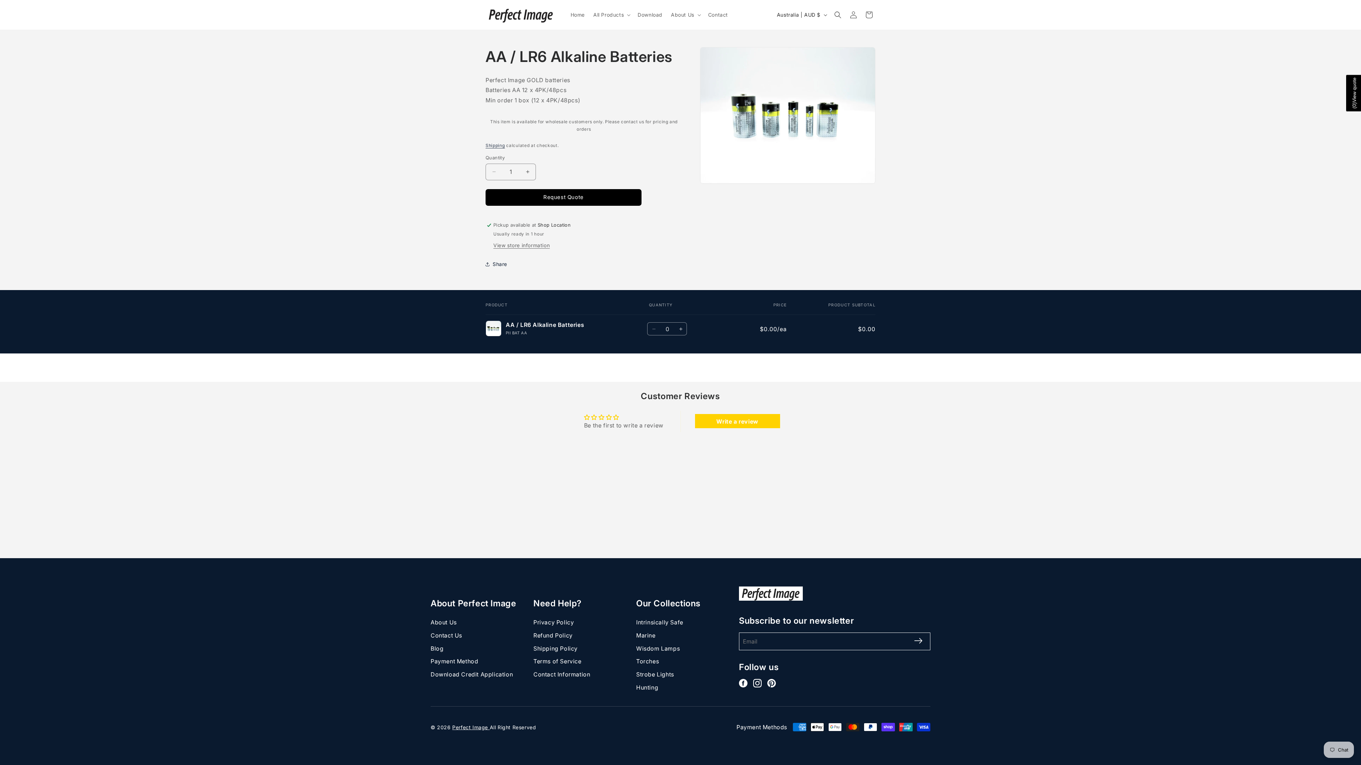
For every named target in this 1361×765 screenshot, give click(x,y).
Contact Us (446, 635)
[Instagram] (757, 683)
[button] (611, 14)
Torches (647, 661)
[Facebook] (743, 683)
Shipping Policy (555, 648)
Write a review (737, 421)
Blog (437, 648)
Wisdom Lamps (658, 648)
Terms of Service (557, 661)
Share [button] (500, 264)
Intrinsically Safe (659, 622)
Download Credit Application (472, 674)
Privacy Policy (553, 622)
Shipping (495, 145)
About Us (444, 622)
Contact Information (561, 674)
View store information (521, 245)
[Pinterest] (771, 683)
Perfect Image (470, 727)
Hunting (647, 687)
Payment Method (454, 661)
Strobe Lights (655, 674)
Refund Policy (553, 635)
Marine (646, 635)
